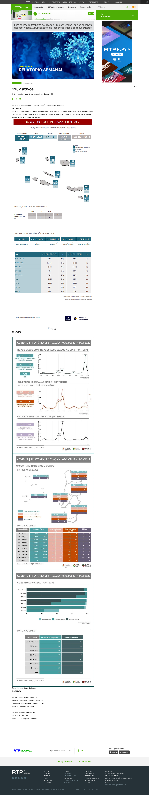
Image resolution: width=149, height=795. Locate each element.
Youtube (22, 778)
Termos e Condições (48, 790)
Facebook (13, 778)
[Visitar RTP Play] (117, 51)
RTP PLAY (67, 771)
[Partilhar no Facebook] (12, 99)
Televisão (56, 2)
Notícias (35, 2)
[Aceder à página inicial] (21, 7)
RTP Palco (83, 2)
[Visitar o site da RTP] (28, 2)
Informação (38, 7)
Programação (85, 7)
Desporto (46, 2)
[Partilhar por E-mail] (20, 99)
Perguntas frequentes (71, 780)
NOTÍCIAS (46, 771)
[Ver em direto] (21, 15)
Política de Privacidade (19, 790)
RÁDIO (46, 778)
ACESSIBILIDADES (90, 780)
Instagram (19, 778)
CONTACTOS (88, 771)
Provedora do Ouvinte (92, 778)
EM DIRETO (67, 774)
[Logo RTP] (21, 772)
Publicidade (60, 790)
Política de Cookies (34, 790)
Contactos (85, 761)
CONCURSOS (68, 778)
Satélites (88, 782)
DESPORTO (47, 774)
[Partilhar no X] (16, 99)
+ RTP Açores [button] (100, 7)
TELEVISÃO (47, 776)
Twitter (16, 778)
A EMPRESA (108, 771)
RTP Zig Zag (93, 2)
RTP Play (72, 2)
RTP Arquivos (117, 2)
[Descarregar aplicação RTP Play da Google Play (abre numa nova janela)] (124, 752)
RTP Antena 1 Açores (56, 7)
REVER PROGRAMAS (70, 776)
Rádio (64, 2)
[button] (127, 7)
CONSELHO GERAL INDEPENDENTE (114, 774)
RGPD (106, 782)
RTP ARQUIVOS (48, 780)
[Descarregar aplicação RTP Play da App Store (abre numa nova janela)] (113, 752)
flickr (25, 778)
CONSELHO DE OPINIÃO (111, 776)
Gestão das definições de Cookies (115, 785)
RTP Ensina (105, 2)
